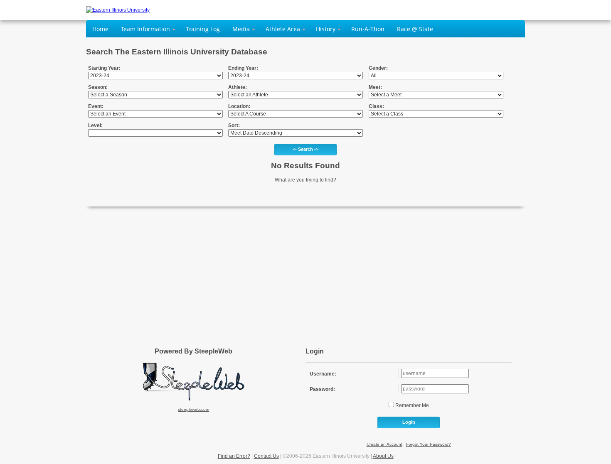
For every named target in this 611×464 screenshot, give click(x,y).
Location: (239, 106)
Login (408, 422)
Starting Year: (104, 68)
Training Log (203, 29)
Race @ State (415, 29)
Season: (98, 87)
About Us (383, 456)
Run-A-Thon (367, 29)
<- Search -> (305, 149)
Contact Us (266, 456)
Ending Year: (243, 68)
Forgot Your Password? (428, 444)
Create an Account (384, 444)
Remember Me (411, 405)
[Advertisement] (305, 273)
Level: (95, 125)
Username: (323, 374)
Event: (95, 106)
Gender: (378, 68)
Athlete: (237, 87)
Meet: (375, 87)
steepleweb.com (193, 409)
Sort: (234, 125)
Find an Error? (234, 456)
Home (100, 29)
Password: (322, 389)
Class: (376, 106)
